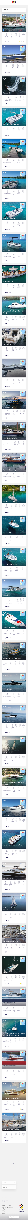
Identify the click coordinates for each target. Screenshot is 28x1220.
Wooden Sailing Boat (10, 438)
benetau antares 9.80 (10, 1004)
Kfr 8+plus (6, 376)
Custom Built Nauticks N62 (12, 658)
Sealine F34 (7, 344)
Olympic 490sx (8, 533)
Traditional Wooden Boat (11, 1098)
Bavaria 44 (6, 753)
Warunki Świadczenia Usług (7, 1208)
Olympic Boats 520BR (10, 564)
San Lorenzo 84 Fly (9, 815)
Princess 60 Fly (8, 878)
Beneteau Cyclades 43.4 (11, 1130)
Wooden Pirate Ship (9, 470)
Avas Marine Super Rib (10, 721)
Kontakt (4, 1213)
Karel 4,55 (6, 156)
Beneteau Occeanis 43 (10, 941)
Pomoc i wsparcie (6, 1205)
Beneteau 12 (7, 1067)
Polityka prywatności (7, 1211)
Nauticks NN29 (8, 281)
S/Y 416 (7, 30)
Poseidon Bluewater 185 (11, 124)
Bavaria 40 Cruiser (9, 501)
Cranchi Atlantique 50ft (10, 627)
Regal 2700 (7, 61)
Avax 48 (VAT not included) (11, 690)
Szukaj (6, 10)
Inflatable (6, 595)
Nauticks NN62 (8, 407)
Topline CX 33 (7, 93)
